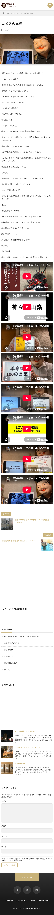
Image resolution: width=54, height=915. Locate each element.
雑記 (5, 669)
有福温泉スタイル (33, 908)
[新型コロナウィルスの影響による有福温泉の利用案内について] (7, 524)
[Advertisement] (27, 577)
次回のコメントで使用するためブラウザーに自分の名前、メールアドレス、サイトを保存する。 (27, 859)
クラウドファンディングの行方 (27, 747)
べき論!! (6, 30)
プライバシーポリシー (39, 900)
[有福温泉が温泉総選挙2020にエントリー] (47, 545)
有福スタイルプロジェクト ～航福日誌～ (20, 636)
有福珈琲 (7, 650)
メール (4, 836)
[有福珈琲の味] (7, 768)
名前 (3, 826)
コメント (4, 801)
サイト (4, 846)
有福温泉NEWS (10, 643)
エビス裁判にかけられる (25, 731)
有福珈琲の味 (20, 763)
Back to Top (27, 877)
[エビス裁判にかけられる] (7, 736)
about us (9, 900)
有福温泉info (9, 663)
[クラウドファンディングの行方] (7, 752)
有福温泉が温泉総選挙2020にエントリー (18, 541)
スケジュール (21, 900)
